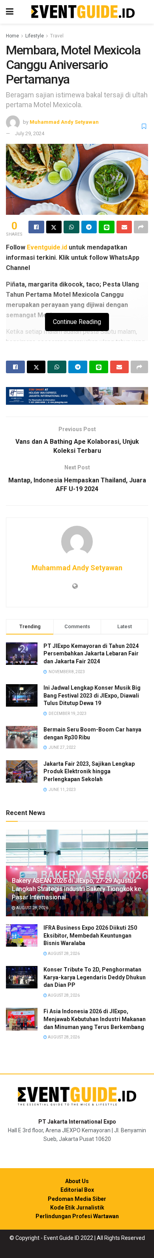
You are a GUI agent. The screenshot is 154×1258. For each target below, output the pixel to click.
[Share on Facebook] (36, 227)
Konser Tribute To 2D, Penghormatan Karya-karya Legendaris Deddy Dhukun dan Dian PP (94, 977)
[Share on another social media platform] (141, 227)
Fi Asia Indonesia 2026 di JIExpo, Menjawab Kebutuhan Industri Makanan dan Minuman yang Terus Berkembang (94, 1019)
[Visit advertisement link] (77, 396)
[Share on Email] (124, 227)
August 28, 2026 (31, 908)
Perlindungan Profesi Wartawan (77, 1216)
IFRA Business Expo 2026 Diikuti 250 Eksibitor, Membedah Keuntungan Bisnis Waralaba (90, 935)
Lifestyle (34, 36)
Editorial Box (77, 1190)
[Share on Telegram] (89, 227)
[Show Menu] (9, 12)
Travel (57, 36)
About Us (77, 1181)
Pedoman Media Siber (77, 1199)
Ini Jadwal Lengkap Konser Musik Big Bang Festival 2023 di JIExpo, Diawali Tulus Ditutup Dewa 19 (92, 695)
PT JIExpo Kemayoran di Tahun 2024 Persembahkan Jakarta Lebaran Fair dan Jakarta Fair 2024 (91, 653)
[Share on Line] (107, 227)
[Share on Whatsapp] (71, 227)
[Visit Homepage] (83, 12)
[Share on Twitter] (54, 227)
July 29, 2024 (29, 133)
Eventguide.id (47, 247)
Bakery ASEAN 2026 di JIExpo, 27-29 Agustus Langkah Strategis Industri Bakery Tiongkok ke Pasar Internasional (76, 889)
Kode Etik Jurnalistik (77, 1207)
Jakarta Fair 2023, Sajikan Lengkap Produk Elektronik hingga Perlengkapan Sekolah (89, 771)
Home (12, 36)
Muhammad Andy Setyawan (64, 122)
